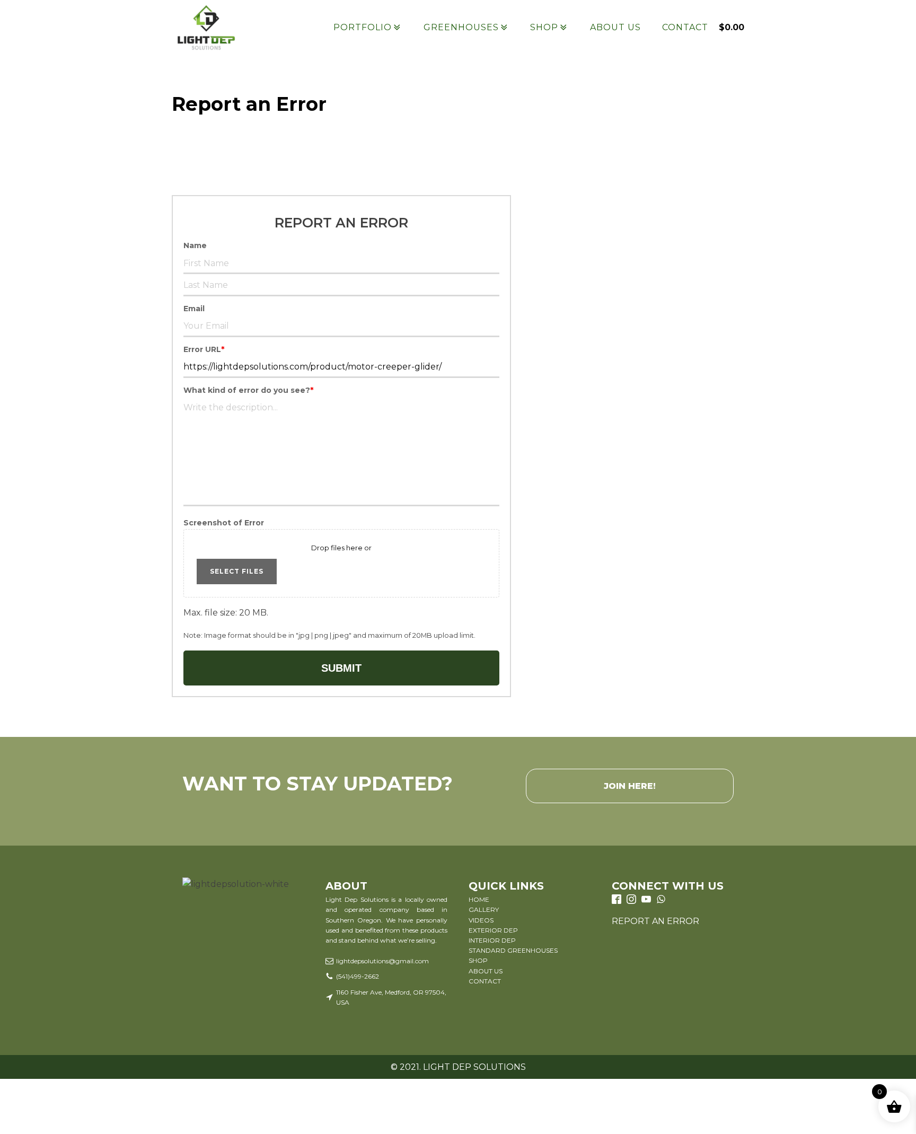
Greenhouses (461, 27)
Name (195, 245)
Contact (685, 27)
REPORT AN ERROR (655, 921)
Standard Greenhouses (513, 950)
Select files (236, 571)
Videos (481, 920)
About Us (615, 27)
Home (479, 899)
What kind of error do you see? (248, 390)
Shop (544, 27)
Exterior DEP (493, 930)
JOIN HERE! (630, 786)
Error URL (204, 349)
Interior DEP (492, 940)
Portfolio (362, 27)
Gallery (484, 909)
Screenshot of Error (223, 523)
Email (194, 308)
